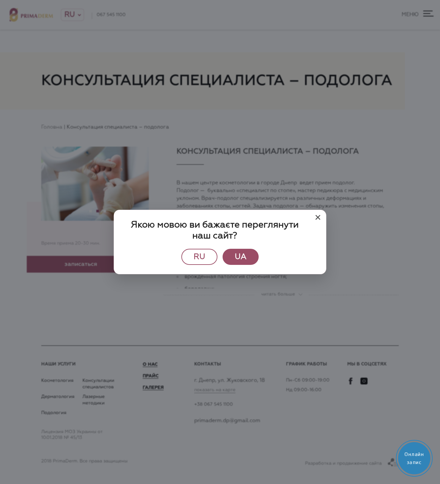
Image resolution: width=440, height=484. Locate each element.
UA (240, 257)
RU (199, 257)
